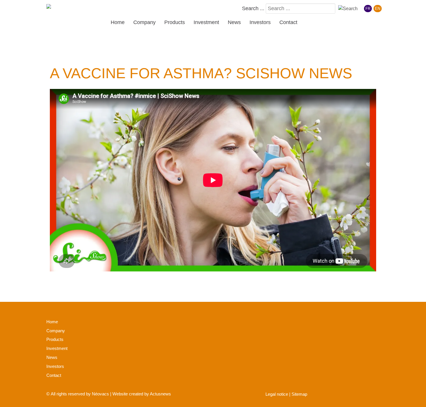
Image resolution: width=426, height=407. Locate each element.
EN (377, 8)
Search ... (253, 8)
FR (367, 8)
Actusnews (160, 393)
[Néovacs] (65, 8)
